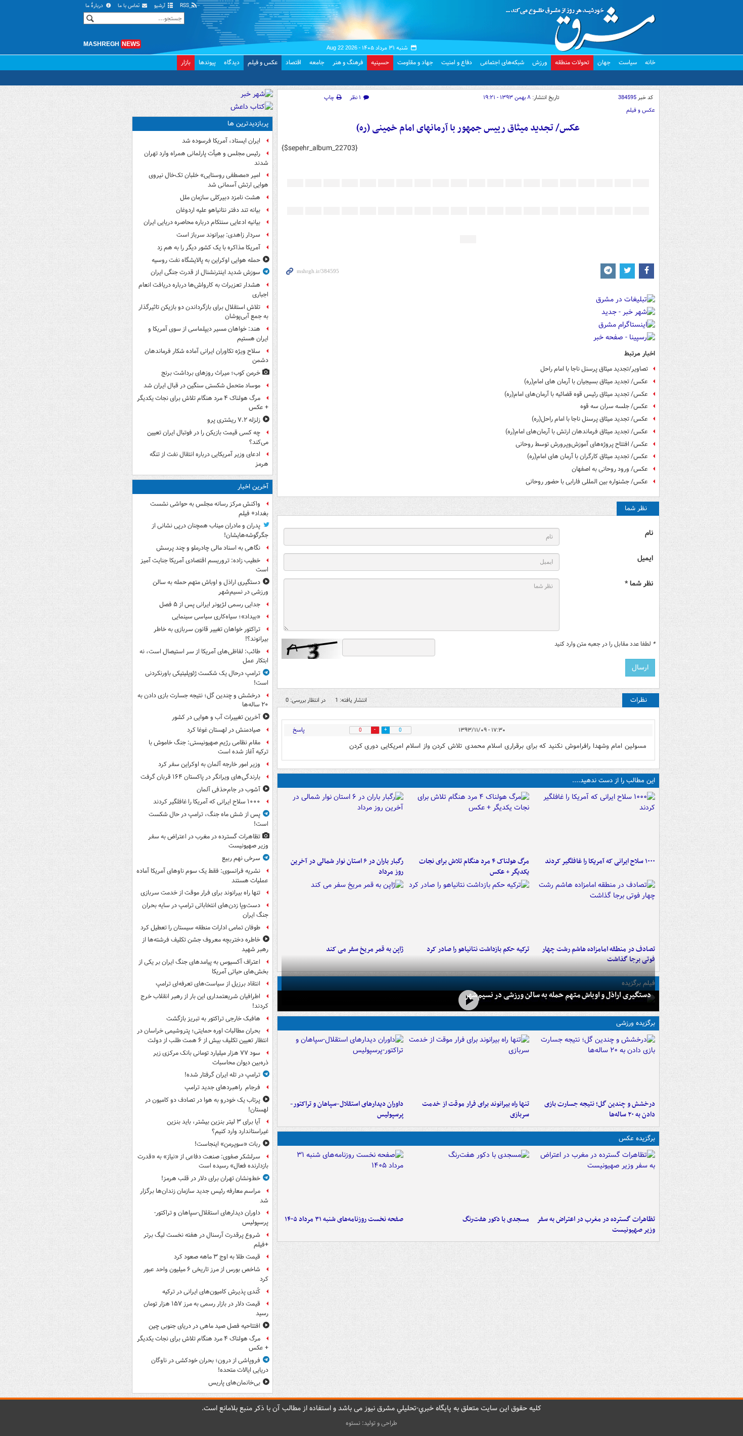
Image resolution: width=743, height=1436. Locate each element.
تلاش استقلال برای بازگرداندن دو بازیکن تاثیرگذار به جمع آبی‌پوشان (203, 312)
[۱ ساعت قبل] (594, 822)
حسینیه (380, 62)
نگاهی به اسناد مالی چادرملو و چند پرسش (208, 548)
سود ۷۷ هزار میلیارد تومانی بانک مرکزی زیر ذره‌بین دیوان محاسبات (210, 1057)
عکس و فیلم (262, 62)
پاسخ (299, 730)
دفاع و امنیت (456, 62)
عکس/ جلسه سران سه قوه (614, 406)
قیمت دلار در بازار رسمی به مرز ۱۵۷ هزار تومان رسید (206, 1308)
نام (649, 533)
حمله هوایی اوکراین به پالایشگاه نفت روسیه (206, 260)
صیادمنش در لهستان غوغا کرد (223, 730)
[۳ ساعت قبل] (342, 822)
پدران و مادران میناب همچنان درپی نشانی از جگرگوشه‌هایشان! (210, 530)
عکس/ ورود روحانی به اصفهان (610, 469)
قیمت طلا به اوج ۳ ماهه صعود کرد (217, 1257)
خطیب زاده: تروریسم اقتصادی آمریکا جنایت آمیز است (204, 565)
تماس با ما (129, 6)
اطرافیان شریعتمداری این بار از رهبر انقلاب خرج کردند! (204, 1001)
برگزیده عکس (637, 1138)
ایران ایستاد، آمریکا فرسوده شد (221, 141)
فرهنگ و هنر (348, 62)
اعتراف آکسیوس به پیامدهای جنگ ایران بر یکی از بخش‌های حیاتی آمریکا (203, 966)
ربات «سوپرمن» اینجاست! (227, 1144)
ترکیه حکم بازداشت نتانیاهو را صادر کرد (478, 949)
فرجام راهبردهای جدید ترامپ (222, 1087)
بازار (186, 62)
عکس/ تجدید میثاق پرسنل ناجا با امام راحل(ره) (590, 419)
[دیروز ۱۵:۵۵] (342, 910)
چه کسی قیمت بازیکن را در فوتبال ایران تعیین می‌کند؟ (207, 437)
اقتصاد (293, 62)
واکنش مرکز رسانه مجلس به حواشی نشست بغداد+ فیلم (209, 508)
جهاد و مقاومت (415, 62)
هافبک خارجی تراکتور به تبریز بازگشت (213, 1018)
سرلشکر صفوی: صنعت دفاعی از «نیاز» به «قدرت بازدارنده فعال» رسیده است (202, 1161)
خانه (650, 62)
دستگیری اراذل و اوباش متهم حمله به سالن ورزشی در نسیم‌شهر (558, 995)
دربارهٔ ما (95, 6)
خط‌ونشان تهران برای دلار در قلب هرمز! (210, 1178)
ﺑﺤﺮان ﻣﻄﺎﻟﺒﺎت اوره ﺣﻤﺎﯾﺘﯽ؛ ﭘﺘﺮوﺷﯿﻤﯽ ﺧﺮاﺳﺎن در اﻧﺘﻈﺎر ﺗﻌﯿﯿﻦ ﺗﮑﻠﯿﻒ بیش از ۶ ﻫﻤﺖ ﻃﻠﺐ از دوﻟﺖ (202, 1035)
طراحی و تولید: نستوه (371, 1423)
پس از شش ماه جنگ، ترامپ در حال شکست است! (208, 819)
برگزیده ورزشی (635, 1023)
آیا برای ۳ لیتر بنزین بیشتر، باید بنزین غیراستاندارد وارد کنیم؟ (217, 1126)
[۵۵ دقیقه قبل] (594, 1065)
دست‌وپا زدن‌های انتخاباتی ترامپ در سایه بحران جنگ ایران (205, 910)
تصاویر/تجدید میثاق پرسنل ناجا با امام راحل (594, 369)
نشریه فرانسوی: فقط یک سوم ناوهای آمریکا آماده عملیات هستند (202, 875)
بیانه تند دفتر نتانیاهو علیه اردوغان (218, 210)
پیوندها (207, 62)
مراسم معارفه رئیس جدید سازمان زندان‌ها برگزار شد (204, 1195)
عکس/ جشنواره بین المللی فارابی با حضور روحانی (587, 481)
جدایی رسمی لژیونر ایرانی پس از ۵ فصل (209, 604)
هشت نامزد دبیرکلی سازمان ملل (220, 197)
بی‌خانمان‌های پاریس (234, 1382)
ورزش (539, 62)
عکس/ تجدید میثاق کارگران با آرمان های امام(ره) (587, 456)
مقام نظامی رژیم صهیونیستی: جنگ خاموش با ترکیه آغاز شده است (208, 747)
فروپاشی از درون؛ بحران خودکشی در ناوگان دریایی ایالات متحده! (209, 1365)
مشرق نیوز (584, 25)
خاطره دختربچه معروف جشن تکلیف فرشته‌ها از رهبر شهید (205, 944)
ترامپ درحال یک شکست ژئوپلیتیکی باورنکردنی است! (206, 678)
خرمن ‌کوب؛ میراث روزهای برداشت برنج (210, 373)
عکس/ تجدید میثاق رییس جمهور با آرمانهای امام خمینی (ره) (468, 128)
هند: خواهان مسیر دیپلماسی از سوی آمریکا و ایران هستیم (208, 333)
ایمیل (645, 558)
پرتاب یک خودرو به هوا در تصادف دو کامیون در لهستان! (206, 1104)
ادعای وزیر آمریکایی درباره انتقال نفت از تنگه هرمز (209, 459)
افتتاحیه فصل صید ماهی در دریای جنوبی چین (204, 1326)
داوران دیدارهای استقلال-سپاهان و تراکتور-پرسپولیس (346, 1109)
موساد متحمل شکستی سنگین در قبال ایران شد (202, 385)
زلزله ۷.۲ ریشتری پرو (233, 420)
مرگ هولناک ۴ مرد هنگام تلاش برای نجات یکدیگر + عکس (474, 867)
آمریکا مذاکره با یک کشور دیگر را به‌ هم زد (208, 247)
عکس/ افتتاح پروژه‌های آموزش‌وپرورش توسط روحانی (582, 444)
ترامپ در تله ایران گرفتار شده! (222, 1075)
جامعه (316, 62)
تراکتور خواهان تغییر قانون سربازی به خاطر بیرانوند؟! (211, 634)
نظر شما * (639, 583)
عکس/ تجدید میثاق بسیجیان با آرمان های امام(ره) (586, 381)
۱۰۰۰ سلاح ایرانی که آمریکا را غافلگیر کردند (600, 861)
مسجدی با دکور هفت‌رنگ (495, 1219)
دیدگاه (232, 62)
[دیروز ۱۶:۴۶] (468, 910)
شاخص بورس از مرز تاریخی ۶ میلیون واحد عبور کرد (206, 1274)
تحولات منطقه (572, 62)
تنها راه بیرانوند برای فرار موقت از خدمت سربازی (475, 1109)
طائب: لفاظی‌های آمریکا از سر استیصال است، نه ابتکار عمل (204, 656)
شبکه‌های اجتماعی (502, 62)
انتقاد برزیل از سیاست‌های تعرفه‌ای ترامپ (208, 984)
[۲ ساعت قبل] (468, 822)
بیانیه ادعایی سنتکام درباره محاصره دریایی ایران (202, 222)
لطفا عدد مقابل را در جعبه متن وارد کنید (604, 644)
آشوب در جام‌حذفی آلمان (228, 789)
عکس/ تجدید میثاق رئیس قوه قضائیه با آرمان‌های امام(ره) (576, 394)
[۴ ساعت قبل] (594, 910)
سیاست (628, 62)
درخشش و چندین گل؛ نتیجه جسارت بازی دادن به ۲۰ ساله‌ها (599, 1109)
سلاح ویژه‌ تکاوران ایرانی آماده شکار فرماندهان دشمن (206, 356)
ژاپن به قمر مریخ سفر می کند (364, 949)
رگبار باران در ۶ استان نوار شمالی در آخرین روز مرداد (347, 867)
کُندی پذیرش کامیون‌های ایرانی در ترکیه (211, 1291)
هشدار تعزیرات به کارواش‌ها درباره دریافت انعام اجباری (203, 289)
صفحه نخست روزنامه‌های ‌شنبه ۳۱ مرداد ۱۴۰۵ (344, 1219)
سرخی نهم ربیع (241, 858)
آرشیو (160, 6)
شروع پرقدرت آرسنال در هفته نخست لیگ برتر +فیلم (206, 1239)
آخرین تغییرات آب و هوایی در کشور (216, 717)
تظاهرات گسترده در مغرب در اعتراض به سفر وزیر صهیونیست (596, 1225)
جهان (604, 62)
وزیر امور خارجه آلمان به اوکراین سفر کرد (209, 764)
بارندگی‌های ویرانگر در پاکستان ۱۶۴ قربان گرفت (200, 777)
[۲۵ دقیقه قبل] (468, 1000)
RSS (185, 6)
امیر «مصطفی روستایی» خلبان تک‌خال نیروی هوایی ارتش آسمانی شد (208, 180)
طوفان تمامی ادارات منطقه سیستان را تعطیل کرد (200, 927)
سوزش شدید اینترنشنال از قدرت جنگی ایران (205, 272)
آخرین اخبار (253, 486)
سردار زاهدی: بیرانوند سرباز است (218, 235)
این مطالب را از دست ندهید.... (613, 780)
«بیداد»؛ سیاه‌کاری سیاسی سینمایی (216, 616)
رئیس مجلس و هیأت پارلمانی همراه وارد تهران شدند (206, 158)
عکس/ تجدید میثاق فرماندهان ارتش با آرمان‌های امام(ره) (576, 431)
